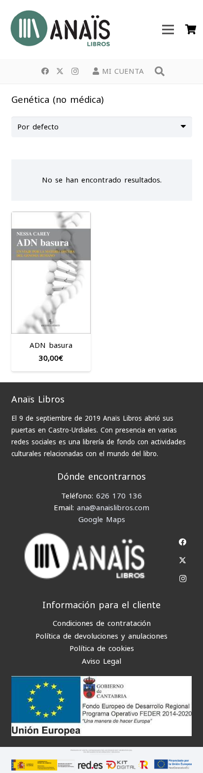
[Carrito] (191, 29)
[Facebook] (45, 71)
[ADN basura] (51, 217)
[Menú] (168, 29)
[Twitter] (60, 71)
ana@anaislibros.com (113, 507)
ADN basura (51, 345)
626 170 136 (119, 496)
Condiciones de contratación (102, 623)
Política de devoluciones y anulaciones (101, 636)
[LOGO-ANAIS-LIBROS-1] (59, 29)
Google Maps (101, 519)
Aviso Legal (101, 661)
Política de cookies (101, 648)
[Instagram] (75, 71)
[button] (159, 71)
